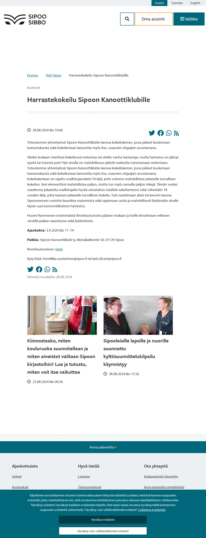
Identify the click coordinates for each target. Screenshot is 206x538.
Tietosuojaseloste (89, 487)
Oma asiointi (154, 19)
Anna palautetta (102, 447)
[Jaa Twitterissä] (152, 134)
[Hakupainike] (127, 19)
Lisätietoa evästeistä (151, 510)
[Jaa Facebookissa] (160, 134)
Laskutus (84, 476)
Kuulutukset (20, 487)
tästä (59, 249)
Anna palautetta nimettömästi (164, 487)
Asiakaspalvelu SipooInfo (161, 476)
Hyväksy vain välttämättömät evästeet (103, 531)
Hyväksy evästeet (102, 520)
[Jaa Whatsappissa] (169, 134)
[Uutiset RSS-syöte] (176, 134)
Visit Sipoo (53, 75)
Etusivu (32, 75)
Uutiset (17, 476)
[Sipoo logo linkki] (25, 23)
